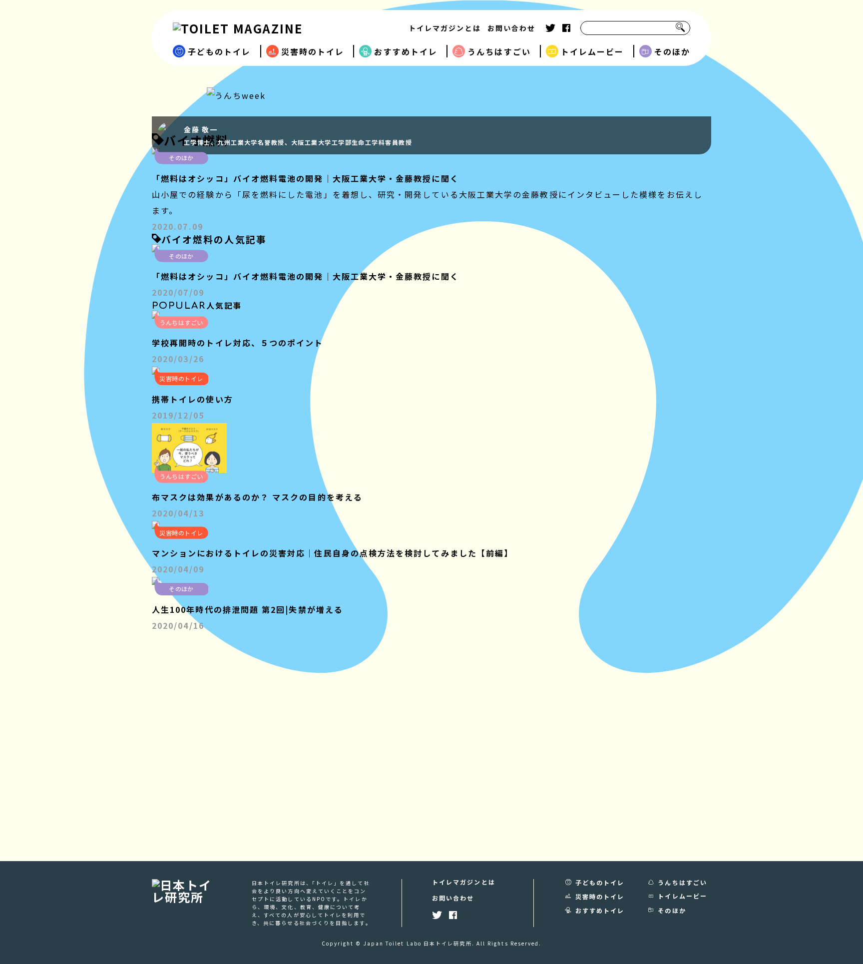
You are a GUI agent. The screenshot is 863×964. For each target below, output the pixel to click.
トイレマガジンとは (445, 28)
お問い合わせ (511, 28)
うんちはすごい (499, 51)
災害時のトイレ (313, 51)
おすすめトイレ (405, 51)
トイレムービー (592, 51)
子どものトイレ (219, 51)
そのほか (672, 51)
